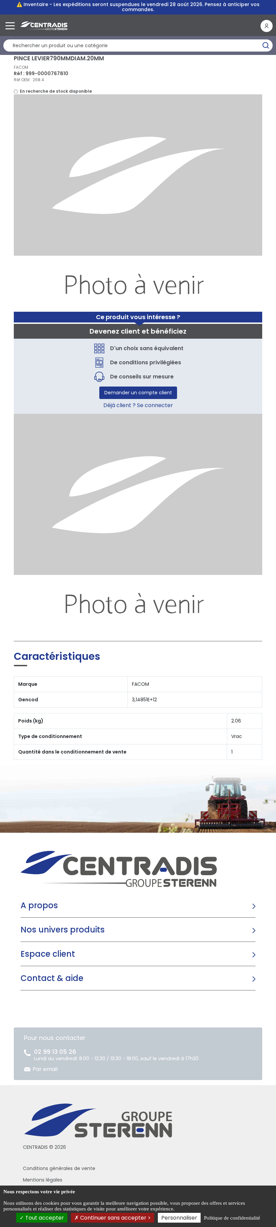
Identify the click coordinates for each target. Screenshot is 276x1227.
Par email (45, 1069)
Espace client (48, 953)
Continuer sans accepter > (115, 1218)
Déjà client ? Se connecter (138, 405)
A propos (39, 905)
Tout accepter (44, 1218)
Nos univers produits (63, 929)
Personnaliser (179, 1218)
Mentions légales (42, 1179)
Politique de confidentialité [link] (232, 1218)
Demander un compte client (138, 392)
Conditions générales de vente (59, 1168)
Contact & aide (52, 978)
